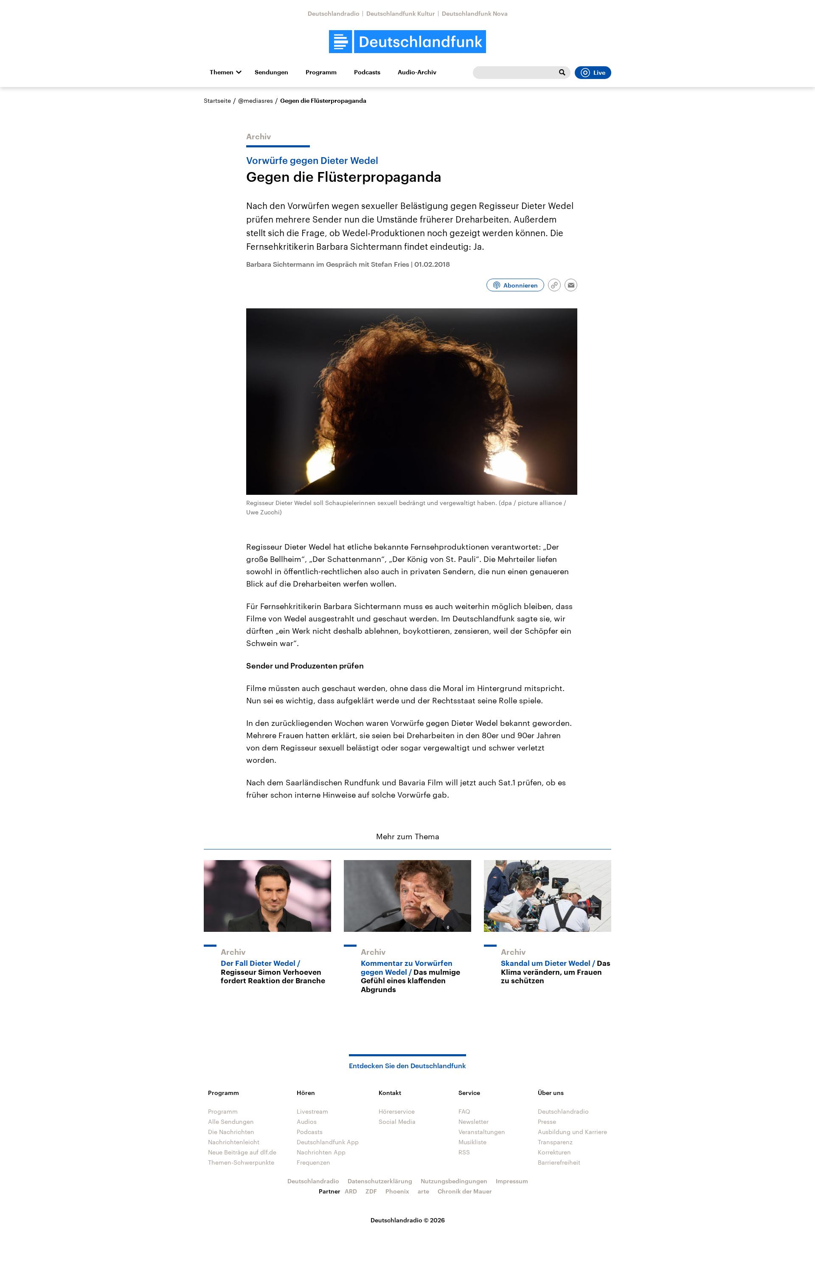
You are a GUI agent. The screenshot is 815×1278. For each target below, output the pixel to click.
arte (423, 1191)
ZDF (371, 1191)
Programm (321, 72)
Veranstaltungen (481, 1131)
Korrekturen (554, 1152)
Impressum (512, 1181)
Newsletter (473, 1121)
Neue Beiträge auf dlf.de (242, 1152)
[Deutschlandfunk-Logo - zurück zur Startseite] (407, 42)
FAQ (464, 1111)
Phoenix (397, 1191)
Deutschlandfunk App (328, 1141)
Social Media (397, 1121)
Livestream (312, 1111)
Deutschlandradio (334, 13)
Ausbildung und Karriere (572, 1131)
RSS (464, 1152)
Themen (221, 72)
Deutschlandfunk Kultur (400, 13)
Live (599, 73)
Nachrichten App (321, 1152)
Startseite (217, 100)
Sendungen (271, 72)
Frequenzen (313, 1162)
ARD (351, 1191)
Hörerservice (397, 1111)
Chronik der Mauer (465, 1191)
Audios (307, 1121)
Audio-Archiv (417, 72)
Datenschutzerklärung (380, 1181)
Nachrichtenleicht (233, 1141)
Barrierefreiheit (559, 1162)
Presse (547, 1121)
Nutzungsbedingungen (454, 1181)
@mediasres (255, 100)
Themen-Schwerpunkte (241, 1162)
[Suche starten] (562, 72)
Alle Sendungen (231, 1121)
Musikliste (472, 1141)
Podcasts (367, 72)
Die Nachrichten (231, 1131)
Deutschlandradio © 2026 (408, 1220)
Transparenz (555, 1141)
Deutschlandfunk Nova (475, 13)
